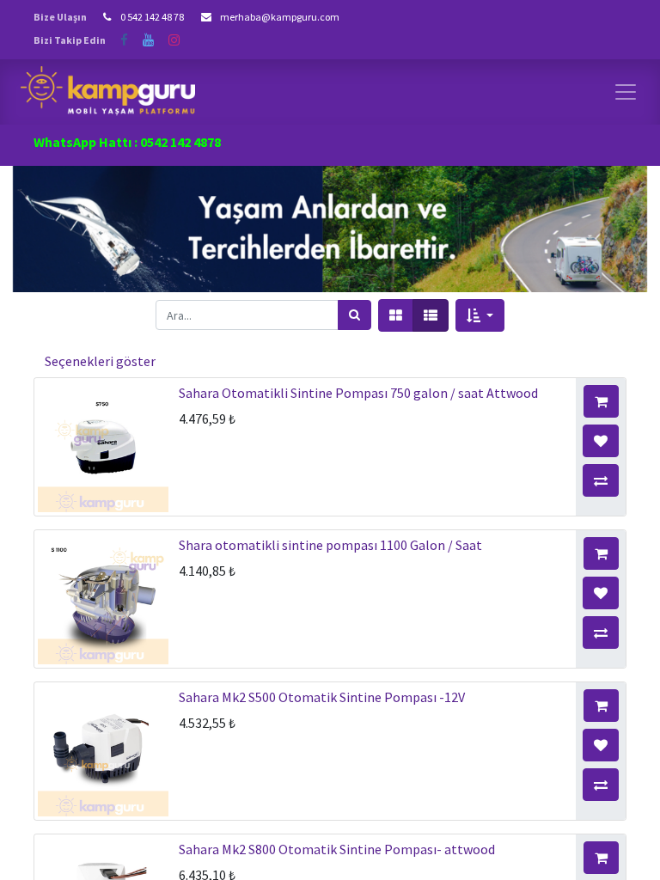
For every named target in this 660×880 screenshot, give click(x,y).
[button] (479, 315)
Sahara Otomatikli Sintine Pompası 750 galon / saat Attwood (358, 392)
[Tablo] (395, 315)
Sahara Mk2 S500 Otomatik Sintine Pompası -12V (322, 697)
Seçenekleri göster (100, 361)
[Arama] (354, 315)
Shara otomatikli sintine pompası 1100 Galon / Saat (330, 544)
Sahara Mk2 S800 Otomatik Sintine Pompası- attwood (337, 849)
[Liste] (430, 315)
